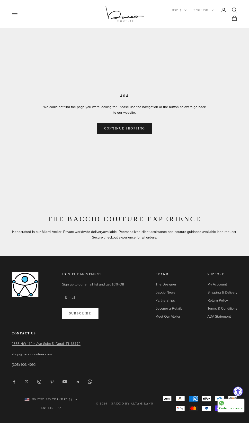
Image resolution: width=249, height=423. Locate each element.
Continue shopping (124, 128)
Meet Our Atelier (167, 316)
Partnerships (165, 300)
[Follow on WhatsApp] (90, 381)
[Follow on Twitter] (26, 381)
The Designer (165, 284)
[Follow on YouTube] (64, 381)
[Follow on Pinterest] (52, 381)
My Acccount (217, 284)
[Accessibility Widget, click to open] (238, 391)
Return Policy (217, 300)
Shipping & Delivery (222, 292)
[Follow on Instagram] (39, 381)
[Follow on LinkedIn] (77, 381)
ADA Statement (219, 316)
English (201, 10)
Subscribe (80, 313)
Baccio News (165, 292)
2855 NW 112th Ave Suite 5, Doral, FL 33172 (46, 344)
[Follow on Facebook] (14, 381)
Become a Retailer (169, 308)
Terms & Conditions (222, 308)
